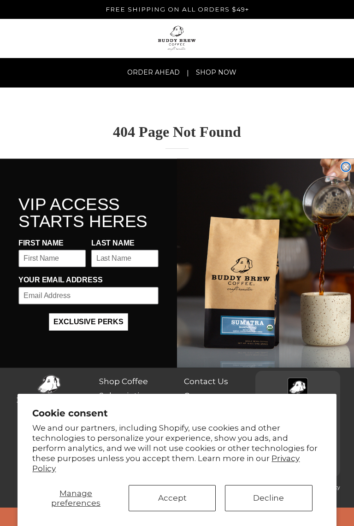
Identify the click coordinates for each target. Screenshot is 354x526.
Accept (172, 498)
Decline (268, 498)
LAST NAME (113, 243)
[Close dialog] (345, 166)
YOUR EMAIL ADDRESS (60, 280)
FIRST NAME (40, 243)
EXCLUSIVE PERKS (88, 322)
